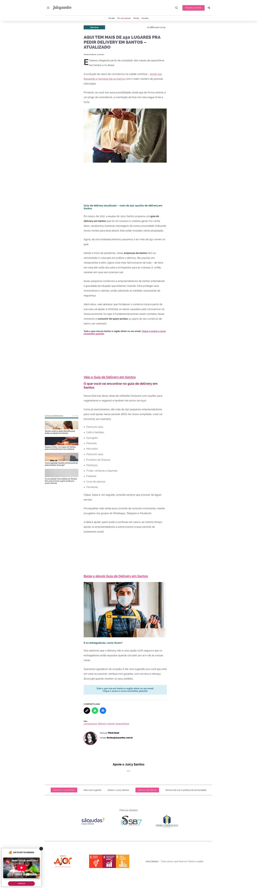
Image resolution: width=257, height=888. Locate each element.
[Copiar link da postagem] (87, 710)
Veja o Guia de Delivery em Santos (110, 377)
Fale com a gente (92, 790)
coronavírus (90, 723)
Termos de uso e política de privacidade (185, 790)
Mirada (136, 18)
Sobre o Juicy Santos (118, 790)
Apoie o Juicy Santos (147, 790)
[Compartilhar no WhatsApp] (95, 710)
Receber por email (193, 8)
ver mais (75, 416)
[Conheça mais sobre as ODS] (109, 861)
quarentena (122, 723)
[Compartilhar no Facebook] (103, 710)
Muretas (145, 18)
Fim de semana (124, 18)
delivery (102, 723)
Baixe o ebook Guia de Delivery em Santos (116, 576)
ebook (111, 723)
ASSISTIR (21, 883)
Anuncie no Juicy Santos (64, 790)
